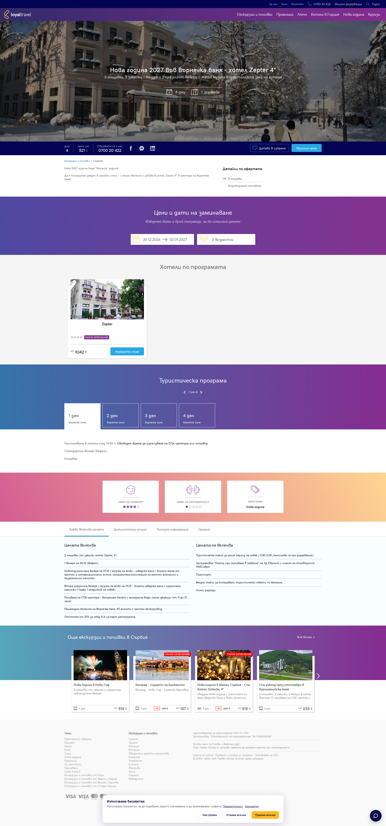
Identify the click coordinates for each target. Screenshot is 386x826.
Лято (302, 14)
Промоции (285, 14)
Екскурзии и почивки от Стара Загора (90, 786)
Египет (134, 764)
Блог (284, 4)
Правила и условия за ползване (234, 755)
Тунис (132, 771)
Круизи (374, 14)
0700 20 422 (322, 4)
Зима (67, 753)
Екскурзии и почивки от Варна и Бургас (90, 779)
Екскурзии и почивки (254, 14)
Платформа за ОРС (267, 755)
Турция (133, 742)
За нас (273, 4)
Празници (70, 760)
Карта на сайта (203, 755)
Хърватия (135, 760)
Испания (134, 750)
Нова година (353, 14)
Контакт (297, 4)
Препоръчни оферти (78, 739)
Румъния (134, 757)
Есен (67, 750)
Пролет (69, 742)
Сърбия (98, 161)
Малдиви (134, 768)
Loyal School (72, 771)
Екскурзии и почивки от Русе (84, 775)
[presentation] (67, 676)
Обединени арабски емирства (149, 753)
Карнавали (71, 768)
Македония (136, 779)
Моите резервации (348, 4)
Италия (134, 746)
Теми (67, 733)
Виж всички (304, 637)
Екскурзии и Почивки (77, 161)
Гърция (133, 739)
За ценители (72, 764)
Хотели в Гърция (325, 14)
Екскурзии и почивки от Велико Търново (91, 782)
